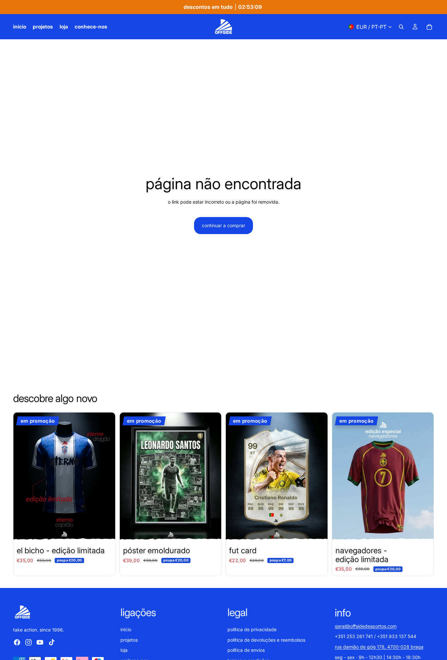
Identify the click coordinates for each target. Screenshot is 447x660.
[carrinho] (429, 27)
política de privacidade (252, 629)
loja (124, 650)
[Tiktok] (52, 642)
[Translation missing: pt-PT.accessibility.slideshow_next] (105, 476)
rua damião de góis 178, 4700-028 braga (379, 647)
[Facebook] (17, 642)
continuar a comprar (223, 225)
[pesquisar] (401, 27)
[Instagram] (28, 642)
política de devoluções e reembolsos (266, 639)
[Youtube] (40, 642)
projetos (129, 639)
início (125, 629)
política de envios (246, 650)
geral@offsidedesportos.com (366, 626)
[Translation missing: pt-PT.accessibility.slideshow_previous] (23, 476)
